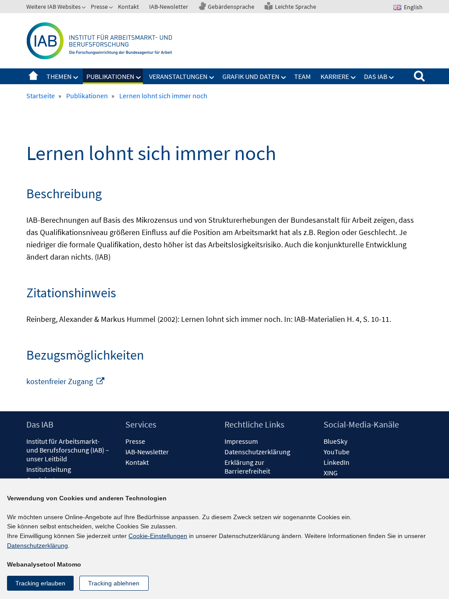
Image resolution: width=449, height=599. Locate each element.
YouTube (336, 451)
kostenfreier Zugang (65, 381)
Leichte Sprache (295, 7)
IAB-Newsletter (168, 7)
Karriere (335, 76)
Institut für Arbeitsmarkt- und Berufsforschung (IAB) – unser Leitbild (67, 450)
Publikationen (110, 76)
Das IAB (375, 76)
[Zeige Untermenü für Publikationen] (138, 77)
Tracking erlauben (40, 583)
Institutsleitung (48, 469)
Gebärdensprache (231, 7)
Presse (99, 7)
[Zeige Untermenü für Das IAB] (391, 77)
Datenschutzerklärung (257, 451)
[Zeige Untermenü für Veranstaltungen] (211, 77)
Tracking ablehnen (113, 583)
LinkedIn (336, 462)
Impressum (241, 441)
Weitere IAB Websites (53, 7)
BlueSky (335, 441)
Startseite (33, 76)
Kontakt (128, 7)
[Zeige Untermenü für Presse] (111, 8)
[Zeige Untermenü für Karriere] (353, 77)
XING (331, 472)
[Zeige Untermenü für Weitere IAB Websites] (84, 8)
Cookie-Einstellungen (157, 535)
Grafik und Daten (250, 76)
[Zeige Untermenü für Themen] (75, 77)
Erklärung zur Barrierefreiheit (247, 466)
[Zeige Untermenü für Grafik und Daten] (283, 77)
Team (302, 76)
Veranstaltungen (178, 76)
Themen (58, 76)
